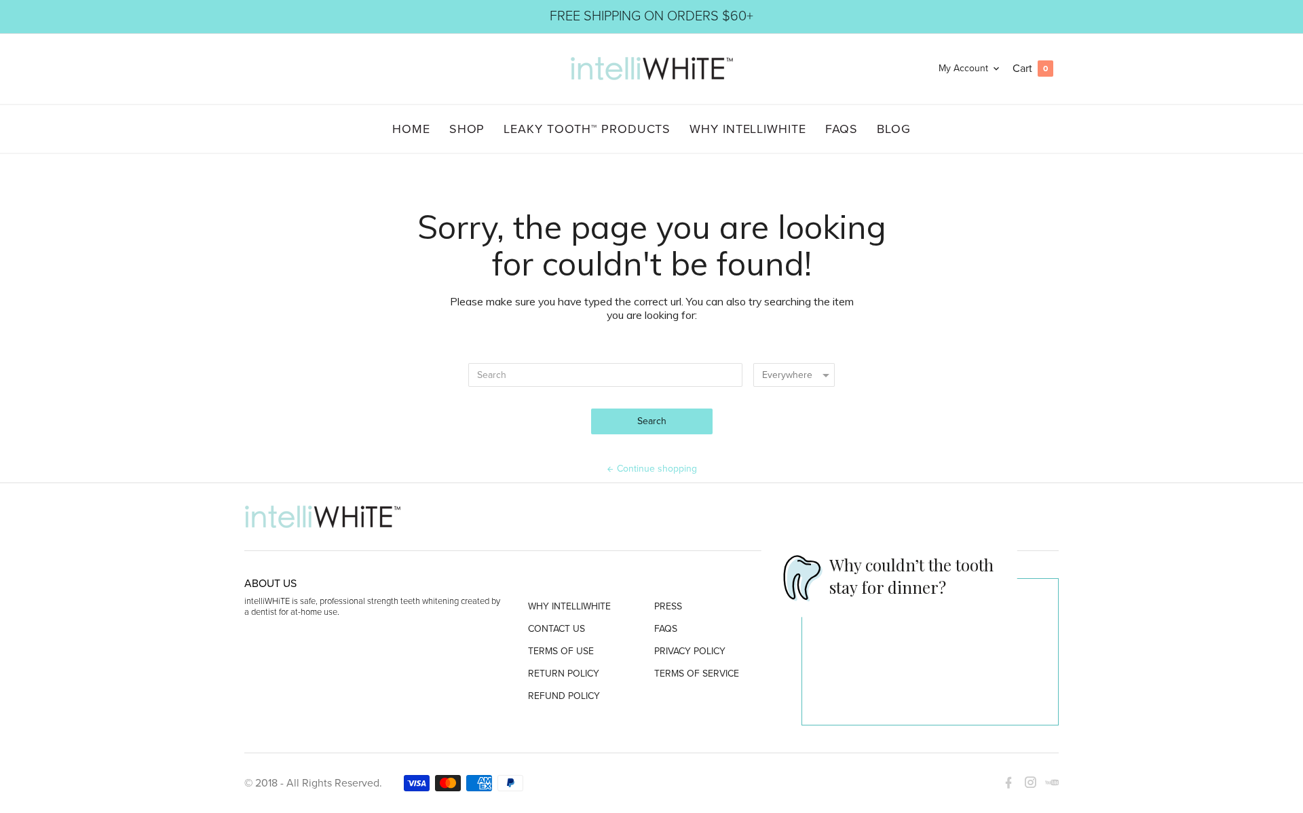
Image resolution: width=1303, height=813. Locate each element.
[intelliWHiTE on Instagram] (1026, 782)
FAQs (665, 629)
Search (651, 421)
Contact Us (556, 629)
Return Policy (563, 674)
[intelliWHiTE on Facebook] (1008, 782)
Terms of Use (561, 652)
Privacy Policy (689, 652)
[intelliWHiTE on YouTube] (1048, 782)
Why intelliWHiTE (569, 607)
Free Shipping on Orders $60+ (651, 16)
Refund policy (564, 697)
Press (668, 607)
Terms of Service (696, 674)
